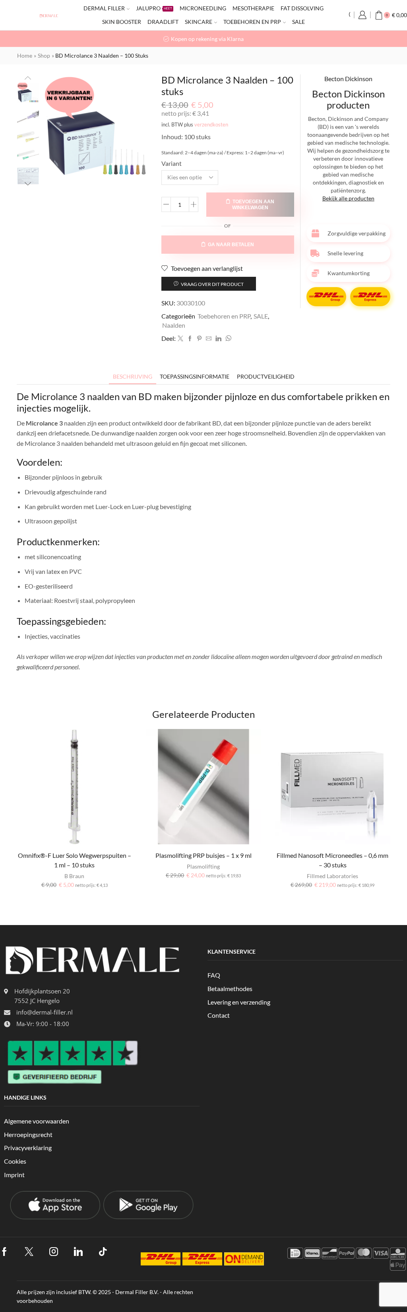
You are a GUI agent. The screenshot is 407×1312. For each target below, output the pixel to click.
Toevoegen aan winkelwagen (253, 204)
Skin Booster (121, 21)
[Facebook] (190, 338)
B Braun (74, 876)
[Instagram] (53, 1251)
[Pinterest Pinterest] (199, 338)
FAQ (213, 975)
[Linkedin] (218, 338)
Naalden (173, 325)
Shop (44, 55)
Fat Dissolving (302, 8)
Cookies (15, 1161)
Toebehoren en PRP (252, 21)
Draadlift (162, 21)
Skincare (198, 21)
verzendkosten (211, 125)
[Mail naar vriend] (208, 338)
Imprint (14, 1174)
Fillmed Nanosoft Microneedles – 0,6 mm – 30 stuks (332, 860)
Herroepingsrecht (28, 1134)
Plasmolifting (203, 866)
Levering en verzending (238, 1002)
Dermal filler (104, 8)
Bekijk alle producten (348, 198)
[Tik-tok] (103, 1251)
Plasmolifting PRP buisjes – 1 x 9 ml (203, 855)
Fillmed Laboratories (332, 876)
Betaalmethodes (229, 988)
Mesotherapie (253, 8)
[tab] (132, 376)
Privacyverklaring (28, 1147)
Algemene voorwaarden (36, 1121)
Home (24, 55)
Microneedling (203, 8)
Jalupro (154, 8)
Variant (171, 163)
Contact (218, 1015)
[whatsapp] (227, 338)
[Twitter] (180, 338)
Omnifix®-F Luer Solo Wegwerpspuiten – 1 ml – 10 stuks (74, 860)
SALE (298, 21)
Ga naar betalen (231, 244)
